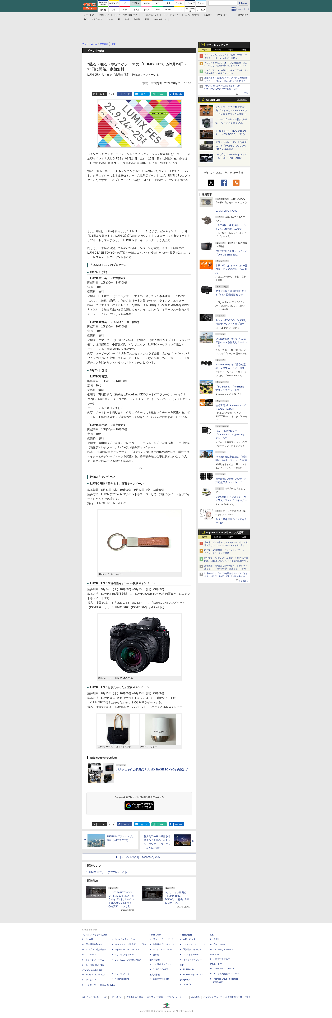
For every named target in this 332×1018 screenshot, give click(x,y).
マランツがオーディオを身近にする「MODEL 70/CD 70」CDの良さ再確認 (231, 145)
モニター (208, 15)
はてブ (144, 94)
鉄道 (127, 19)
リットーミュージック (163, 939)
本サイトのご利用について (94, 997)
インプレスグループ (212, 997)
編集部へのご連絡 (155, 997)
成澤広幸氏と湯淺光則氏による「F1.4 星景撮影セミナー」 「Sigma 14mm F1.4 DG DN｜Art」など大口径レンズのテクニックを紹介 (226, 81)
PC (85, 19)
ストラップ (97, 19)
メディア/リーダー (172, 15)
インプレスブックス (124, 974)
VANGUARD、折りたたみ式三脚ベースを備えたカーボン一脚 (231, 342)
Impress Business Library (127, 949)
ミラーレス (89, 15)
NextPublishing (122, 979)
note (161, 94)
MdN (182, 965)
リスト (112, 94)
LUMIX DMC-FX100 (226, 210)
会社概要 (195, 997)
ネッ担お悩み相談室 (95, 965)
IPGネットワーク (218, 964)
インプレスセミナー (124, 954)
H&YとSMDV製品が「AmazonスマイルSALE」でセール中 (230, 434)
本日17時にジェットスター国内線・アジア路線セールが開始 (231, 269)
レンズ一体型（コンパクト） (127, 15)
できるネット (92, 980)
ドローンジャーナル (95, 960)
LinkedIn (178, 94)
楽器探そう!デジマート (163, 944)
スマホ (110, 19)
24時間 (217, 49)
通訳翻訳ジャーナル (192, 949)
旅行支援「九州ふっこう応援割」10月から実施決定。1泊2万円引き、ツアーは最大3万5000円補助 (226, 561)
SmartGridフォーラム (125, 939)
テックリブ (185, 980)
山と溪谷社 (155, 960)
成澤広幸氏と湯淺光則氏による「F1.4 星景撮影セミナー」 (231, 294)
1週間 (230, 49)
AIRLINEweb (189, 939)
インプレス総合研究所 (96, 949)
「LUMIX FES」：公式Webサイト (106, 872)
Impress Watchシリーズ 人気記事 (225, 532)
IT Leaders (91, 954)
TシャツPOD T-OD (162, 949)
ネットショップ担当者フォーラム (130, 944)
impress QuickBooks (223, 949)
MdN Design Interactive (194, 974)
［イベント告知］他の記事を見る (139, 857)
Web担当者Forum (94, 944)
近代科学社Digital (161, 979)
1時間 (204, 49)
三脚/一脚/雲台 (192, 15)
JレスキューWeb (191, 954)
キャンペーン (160, 19)
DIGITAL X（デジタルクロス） (129, 960)
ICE (212, 935)
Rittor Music (156, 935)
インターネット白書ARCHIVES (100, 985)
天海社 (217, 939)
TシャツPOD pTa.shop (225, 968)
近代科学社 (155, 974)
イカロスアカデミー (192, 960)
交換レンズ (104, 15)
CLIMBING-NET (160, 969)
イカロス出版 (186, 935)
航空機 (137, 19)
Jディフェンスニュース (194, 944)
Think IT (89, 939)
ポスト (102, 94)
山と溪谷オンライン (162, 964)
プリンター (222, 15)
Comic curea (219, 944)
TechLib (187, 984)
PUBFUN (214, 954)
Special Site (213, 99)
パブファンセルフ (222, 959)
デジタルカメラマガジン (97, 974)
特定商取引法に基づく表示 (237, 997)
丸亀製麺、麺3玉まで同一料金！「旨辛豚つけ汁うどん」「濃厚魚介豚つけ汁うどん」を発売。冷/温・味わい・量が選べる (225, 568)
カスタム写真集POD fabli (226, 974)
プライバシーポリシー (177, 997)
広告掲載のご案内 (134, 997)
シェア (127, 94)
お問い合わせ (116, 997)
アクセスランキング (217, 45)
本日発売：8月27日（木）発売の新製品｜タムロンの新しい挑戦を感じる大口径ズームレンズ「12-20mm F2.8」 (226, 66)
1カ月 (243, 49)
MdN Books (188, 969)
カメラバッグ (152, 15)
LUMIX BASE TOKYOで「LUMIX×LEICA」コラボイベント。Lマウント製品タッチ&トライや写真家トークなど (121, 899)
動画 (147, 19)
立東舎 (156, 954)
